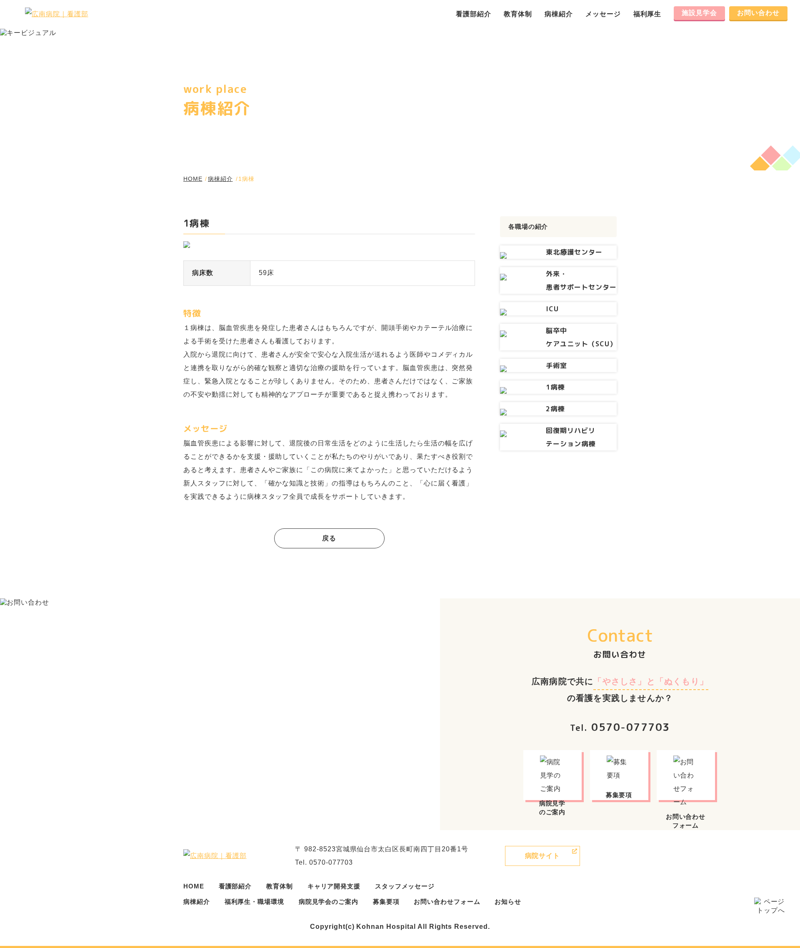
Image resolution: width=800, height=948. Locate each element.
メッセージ (603, 14)
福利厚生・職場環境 (254, 901)
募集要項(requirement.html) (620, 776)
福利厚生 (647, 14)
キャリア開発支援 (334, 886)
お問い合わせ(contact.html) (687, 776)
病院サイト (542, 855)
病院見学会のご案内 (328, 901)
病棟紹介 (559, 14)
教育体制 (518, 14)
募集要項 (386, 901)
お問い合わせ (758, 12)
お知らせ (508, 901)
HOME (192, 178)
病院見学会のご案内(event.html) (553, 776)
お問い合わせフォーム (447, 901)
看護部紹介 (473, 14)
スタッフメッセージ (405, 886)
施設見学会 (699, 12)
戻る (329, 538)
